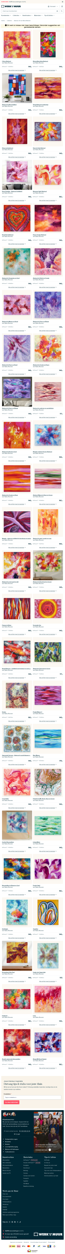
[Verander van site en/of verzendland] (62, 1)
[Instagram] (9, 1222)
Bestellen (8, 1142)
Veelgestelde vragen (11, 1139)
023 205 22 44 (25, 1131)
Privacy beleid (51, 1242)
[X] (18, 1222)
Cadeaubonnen (9, 1152)
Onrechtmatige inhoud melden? (38, 1242)
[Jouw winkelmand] (62, 6)
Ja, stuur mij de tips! (11, 1102)
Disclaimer (26, 1242)
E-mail (18, 1134)
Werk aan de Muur (10, 1191)
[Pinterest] (12, 1222)
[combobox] (28, 11)
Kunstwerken (5, 15)
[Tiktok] (20, 1222)
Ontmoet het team (41, 1150)
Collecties (16, 15)
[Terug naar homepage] (11, 6)
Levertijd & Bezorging (11, 1147)
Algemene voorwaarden (16, 1242)
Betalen (7, 1144)
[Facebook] (15, 1222)
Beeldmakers (27, 15)
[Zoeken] (61, 11)
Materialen (37, 15)
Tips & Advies (48, 15)
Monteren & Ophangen (12, 1149)
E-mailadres (7, 1094)
